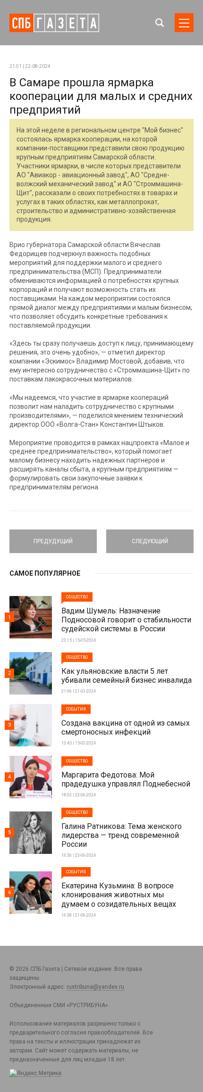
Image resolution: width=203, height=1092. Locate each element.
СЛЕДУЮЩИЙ (150, 537)
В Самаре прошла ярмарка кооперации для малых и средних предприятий (101, 96)
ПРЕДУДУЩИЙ (53, 537)
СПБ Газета (54, 23)
